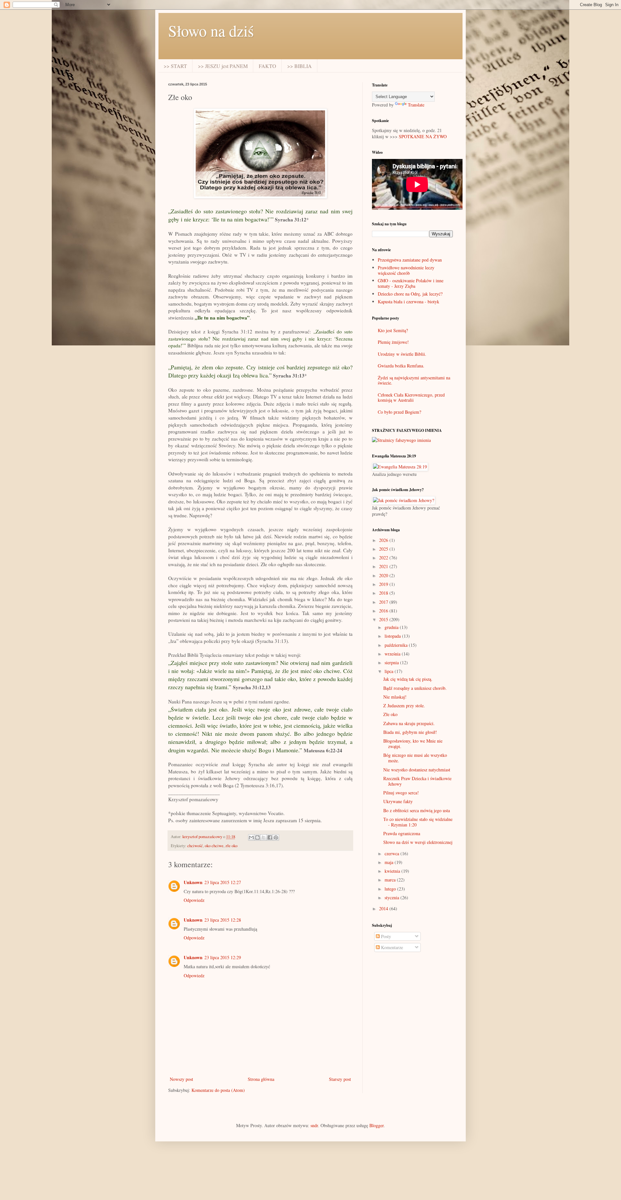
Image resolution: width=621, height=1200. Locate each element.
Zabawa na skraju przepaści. (409, 723)
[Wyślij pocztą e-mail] (251, 837)
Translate (416, 105)
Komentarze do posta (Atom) (218, 1090)
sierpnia (392, 662)
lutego (391, 889)
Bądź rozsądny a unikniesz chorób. (415, 688)
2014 (384, 908)
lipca (390, 671)
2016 (384, 611)
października (397, 645)
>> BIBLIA (299, 65)
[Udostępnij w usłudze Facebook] (270, 837)
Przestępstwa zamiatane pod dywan (410, 260)
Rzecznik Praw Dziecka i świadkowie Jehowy (417, 781)
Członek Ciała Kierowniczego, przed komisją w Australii (411, 397)
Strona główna (261, 1079)
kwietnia (393, 871)
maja (390, 862)
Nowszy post (181, 1079)
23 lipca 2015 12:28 (222, 920)
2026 (384, 540)
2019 (384, 584)
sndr (314, 1125)
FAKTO (267, 65)
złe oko (231, 845)
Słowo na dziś (211, 30)
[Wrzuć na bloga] (257, 837)
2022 (384, 558)
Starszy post (340, 1079)
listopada (393, 636)
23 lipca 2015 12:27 (222, 882)
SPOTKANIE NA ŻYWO (423, 136)
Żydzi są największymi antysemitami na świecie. (414, 380)
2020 (384, 575)
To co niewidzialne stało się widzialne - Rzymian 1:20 (417, 822)
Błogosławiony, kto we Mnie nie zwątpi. (412, 743)
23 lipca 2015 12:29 (222, 957)
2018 (384, 593)
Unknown (193, 882)
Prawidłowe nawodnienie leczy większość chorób (406, 270)
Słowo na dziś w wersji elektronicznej (417, 842)
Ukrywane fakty (398, 801)
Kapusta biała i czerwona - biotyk (408, 301)
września (393, 654)
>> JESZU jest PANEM (223, 65)
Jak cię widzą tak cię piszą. (407, 679)
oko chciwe (214, 845)
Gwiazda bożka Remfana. (401, 366)
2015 (384, 619)
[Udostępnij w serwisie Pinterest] (276, 837)
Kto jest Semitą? (393, 330)
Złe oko (390, 714)
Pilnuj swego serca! (401, 793)
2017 (384, 602)
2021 (384, 566)
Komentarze (391, 947)
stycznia (392, 897)
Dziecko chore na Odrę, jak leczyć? (410, 294)
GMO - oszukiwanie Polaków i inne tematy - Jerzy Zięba (410, 283)
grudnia (392, 627)
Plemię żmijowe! (393, 342)
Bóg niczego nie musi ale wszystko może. (415, 758)
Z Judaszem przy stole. (404, 705)
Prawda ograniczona (401, 833)
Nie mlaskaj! (395, 697)
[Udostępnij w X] (263, 837)
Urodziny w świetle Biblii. (402, 354)
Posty (385, 936)
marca (391, 880)
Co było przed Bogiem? (399, 412)
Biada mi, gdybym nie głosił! (410, 732)
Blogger (376, 1125)
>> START (175, 65)
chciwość (195, 845)
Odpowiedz (194, 900)
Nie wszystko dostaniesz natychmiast (416, 770)
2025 (384, 549)
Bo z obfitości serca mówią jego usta (416, 810)
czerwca (392, 853)
